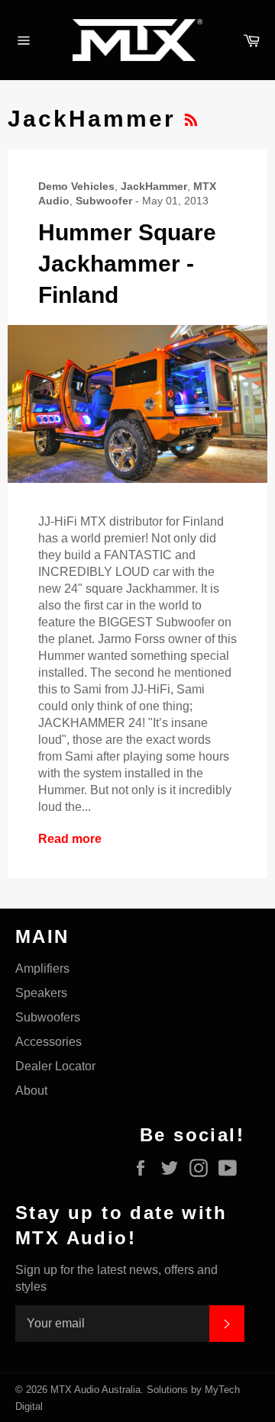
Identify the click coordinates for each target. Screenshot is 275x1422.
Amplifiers (42, 968)
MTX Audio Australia (95, 1389)
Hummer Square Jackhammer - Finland (127, 264)
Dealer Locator (55, 1066)
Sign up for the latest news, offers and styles (116, 1278)
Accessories (48, 1041)
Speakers (41, 992)
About (31, 1090)
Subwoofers (47, 1017)
